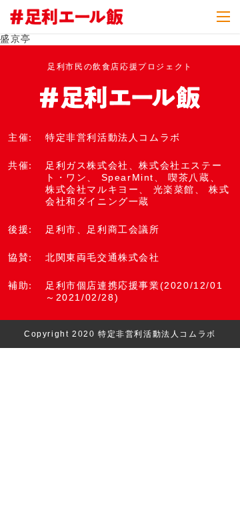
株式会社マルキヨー (92, 189)
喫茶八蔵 (188, 177)
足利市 (61, 229)
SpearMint (127, 177)
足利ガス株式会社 (87, 165)
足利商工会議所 (123, 229)
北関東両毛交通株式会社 (102, 257)
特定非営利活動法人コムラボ (113, 137)
